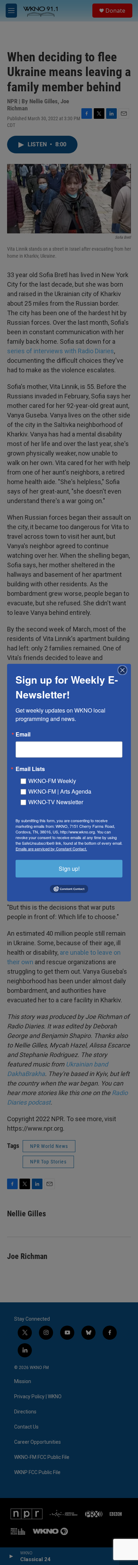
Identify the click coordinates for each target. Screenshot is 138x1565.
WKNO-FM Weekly (52, 780)
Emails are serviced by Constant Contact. (51, 848)
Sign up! (69, 868)
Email (23, 734)
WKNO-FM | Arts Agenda (59, 791)
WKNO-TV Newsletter (55, 801)
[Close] (124, 670)
